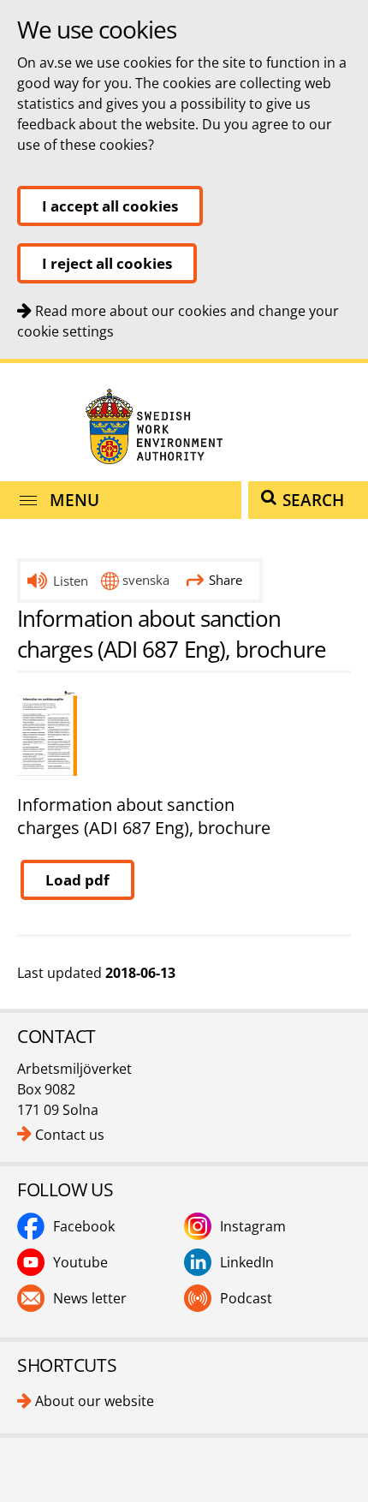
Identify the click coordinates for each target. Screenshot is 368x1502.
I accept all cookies (110, 206)
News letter (90, 1298)
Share (225, 579)
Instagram (253, 1226)
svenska (145, 579)
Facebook (84, 1226)
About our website (94, 1401)
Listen (70, 580)
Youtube (80, 1262)
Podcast (246, 1298)
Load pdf (77, 880)
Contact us (69, 1134)
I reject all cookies (107, 263)
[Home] (184, 426)
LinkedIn (247, 1262)
